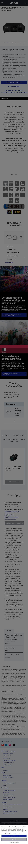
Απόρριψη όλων (14, 839)
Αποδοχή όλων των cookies (14, 835)
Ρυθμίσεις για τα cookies (14, 842)
